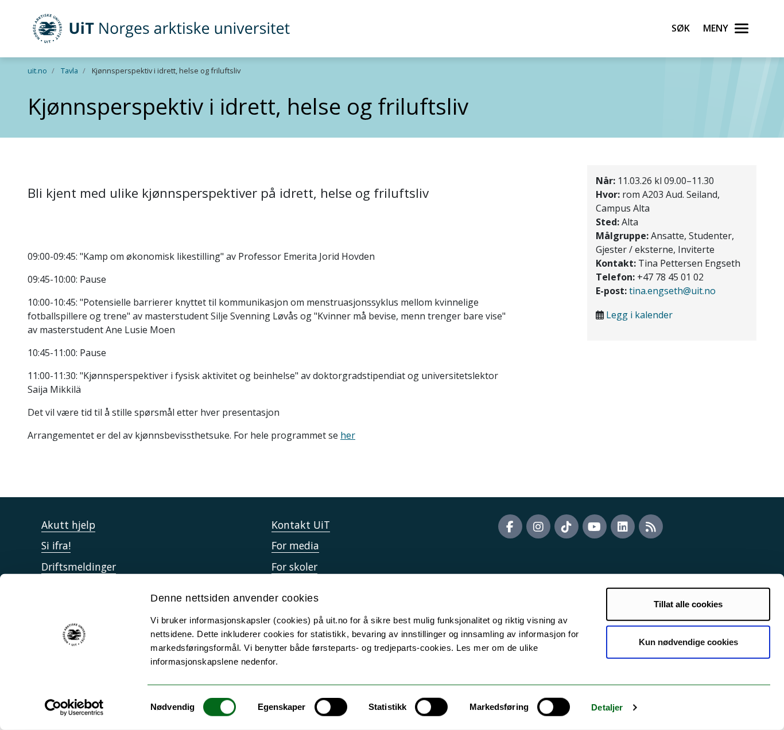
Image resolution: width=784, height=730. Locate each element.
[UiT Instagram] (538, 526)
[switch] (331, 707)
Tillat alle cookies (688, 604)
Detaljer (607, 707)
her (347, 435)
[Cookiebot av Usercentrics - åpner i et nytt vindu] (74, 707)
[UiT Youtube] (595, 526)
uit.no (37, 70)
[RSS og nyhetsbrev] (651, 526)
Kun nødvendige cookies (688, 641)
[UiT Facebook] (510, 526)
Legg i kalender (639, 315)
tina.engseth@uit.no (672, 290)
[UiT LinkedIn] (623, 526)
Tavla (69, 70)
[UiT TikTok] (566, 526)
